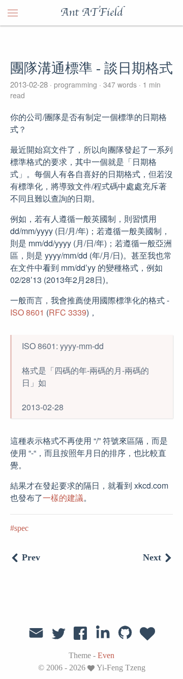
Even (106, 655)
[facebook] (80, 632)
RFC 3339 (67, 312)
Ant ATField (91, 12)
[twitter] (58, 632)
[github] (125, 632)
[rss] (147, 632)
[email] (36, 631)
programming (75, 84)
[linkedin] (102, 632)
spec (21, 528)
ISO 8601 (27, 312)
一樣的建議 (63, 497)
